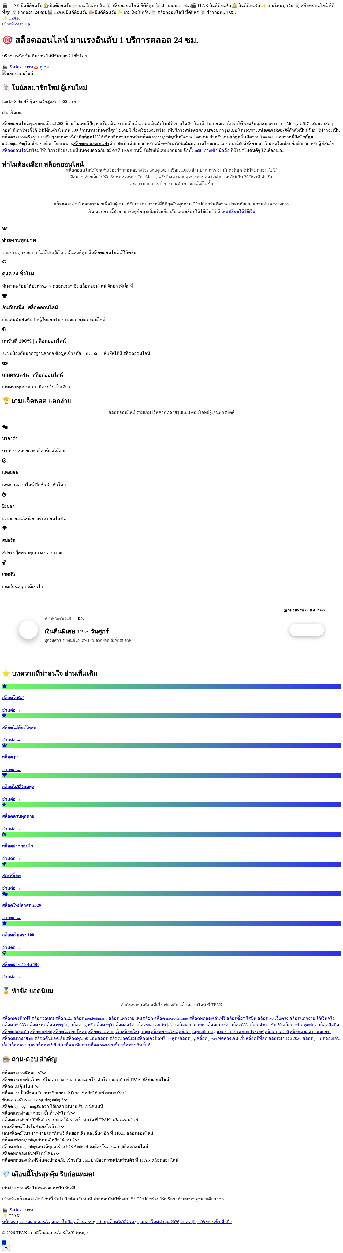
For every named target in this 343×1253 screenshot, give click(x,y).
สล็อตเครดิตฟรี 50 (154, 1038)
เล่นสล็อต (144, 1018)
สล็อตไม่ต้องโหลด (70, 1031)
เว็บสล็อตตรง (14, 1045)
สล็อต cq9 (103, 1025)
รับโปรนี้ (309, 630)
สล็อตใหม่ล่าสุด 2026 (159, 1221)
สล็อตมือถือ (328, 1025)
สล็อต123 (63, 1018)
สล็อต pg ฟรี (81, 1025)
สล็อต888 (239, 1025)
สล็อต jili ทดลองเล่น (321, 1038)
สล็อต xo (35, 1025)
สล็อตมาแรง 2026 (285, 1038)
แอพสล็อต (98, 1038)
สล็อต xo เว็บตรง (273, 1018)
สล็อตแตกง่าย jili (17, 1038)
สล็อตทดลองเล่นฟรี (207, 1018)
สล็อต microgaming (171, 1018)
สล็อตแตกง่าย (121, 1018)
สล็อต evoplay (56, 1025)
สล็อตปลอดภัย (15, 1031)
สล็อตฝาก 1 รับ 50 (265, 1025)
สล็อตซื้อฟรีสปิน (241, 1018)
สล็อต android (100, 1045)
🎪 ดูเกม (41, 67)
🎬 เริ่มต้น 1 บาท (17, 67)
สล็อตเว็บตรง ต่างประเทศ (240, 1031)
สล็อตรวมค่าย (101, 1031)
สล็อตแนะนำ (217, 1025)
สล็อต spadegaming (90, 1018)
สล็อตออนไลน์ (15, 150)
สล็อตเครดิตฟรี (16, 1018)
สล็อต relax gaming (299, 1025)
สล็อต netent (41, 1031)
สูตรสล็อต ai (39, 1045)
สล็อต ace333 (14, 1025)
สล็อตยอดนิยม (122, 1038)
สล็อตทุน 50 (77, 1038)
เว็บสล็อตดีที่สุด (253, 1038)
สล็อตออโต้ (123, 1025)
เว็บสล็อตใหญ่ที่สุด (132, 1031)
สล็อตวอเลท (42, 1018)
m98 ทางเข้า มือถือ (212, 150)
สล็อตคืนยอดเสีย (49, 1038)
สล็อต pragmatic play (197, 1031)
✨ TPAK (11, 18)
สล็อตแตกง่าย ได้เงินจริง (311, 1018)
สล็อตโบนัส (62, 1221)
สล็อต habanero (190, 1025)
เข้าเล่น (9, 24)
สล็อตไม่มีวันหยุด (123, 1221)
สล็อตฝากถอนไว (34, 1221)
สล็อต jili (188, 1221)
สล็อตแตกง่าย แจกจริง (310, 1031)
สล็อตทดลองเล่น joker (155, 1025)
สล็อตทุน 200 (277, 1031)
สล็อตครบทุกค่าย (90, 1221)
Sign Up (23, 24)
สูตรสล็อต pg (184, 1038)
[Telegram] (4, 1242)
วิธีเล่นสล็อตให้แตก (69, 1045)
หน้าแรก (10, 1221)
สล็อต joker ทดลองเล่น (217, 1038)
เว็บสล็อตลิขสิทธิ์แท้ (132, 1045)
